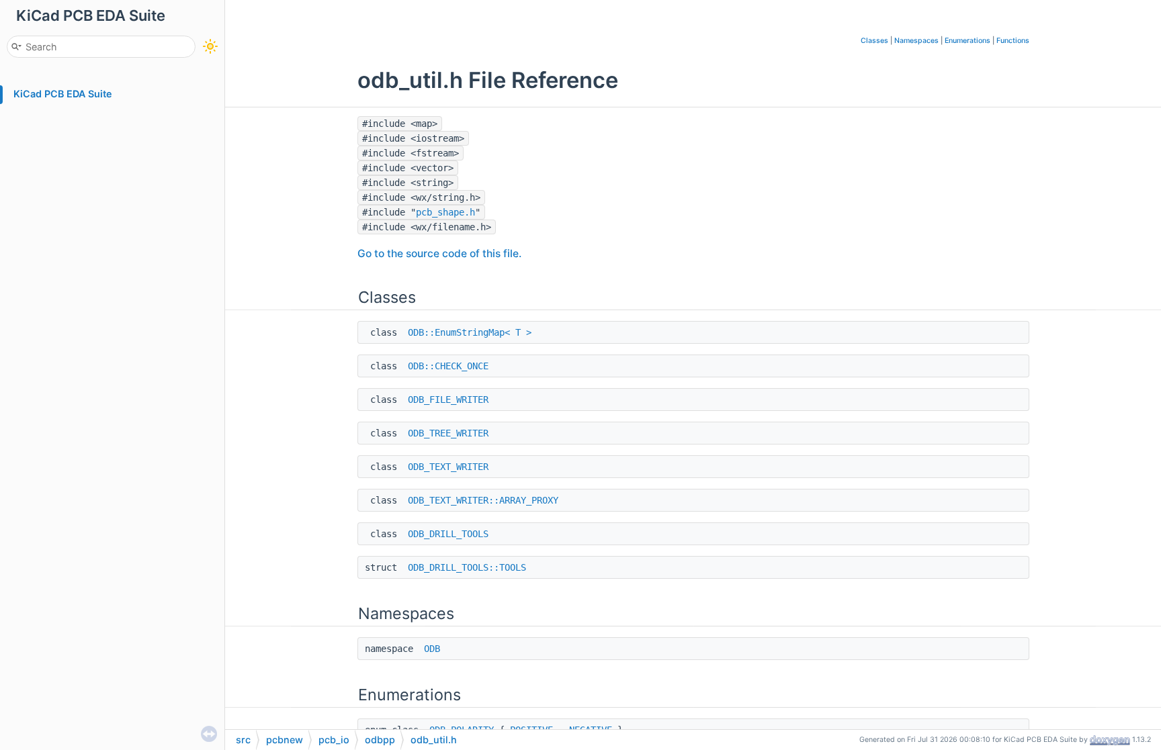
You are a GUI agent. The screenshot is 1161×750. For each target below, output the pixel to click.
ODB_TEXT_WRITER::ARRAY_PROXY (483, 500)
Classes (874, 40)
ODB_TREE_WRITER (448, 433)
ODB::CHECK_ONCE (448, 366)
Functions (1012, 40)
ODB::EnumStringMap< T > (469, 332)
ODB (432, 648)
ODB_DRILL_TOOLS (448, 533)
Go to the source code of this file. (439, 253)
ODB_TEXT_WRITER (448, 466)
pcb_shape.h (445, 212)
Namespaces (916, 40)
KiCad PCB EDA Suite (62, 93)
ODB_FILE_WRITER (448, 399)
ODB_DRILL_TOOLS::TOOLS (467, 567)
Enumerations (967, 40)
